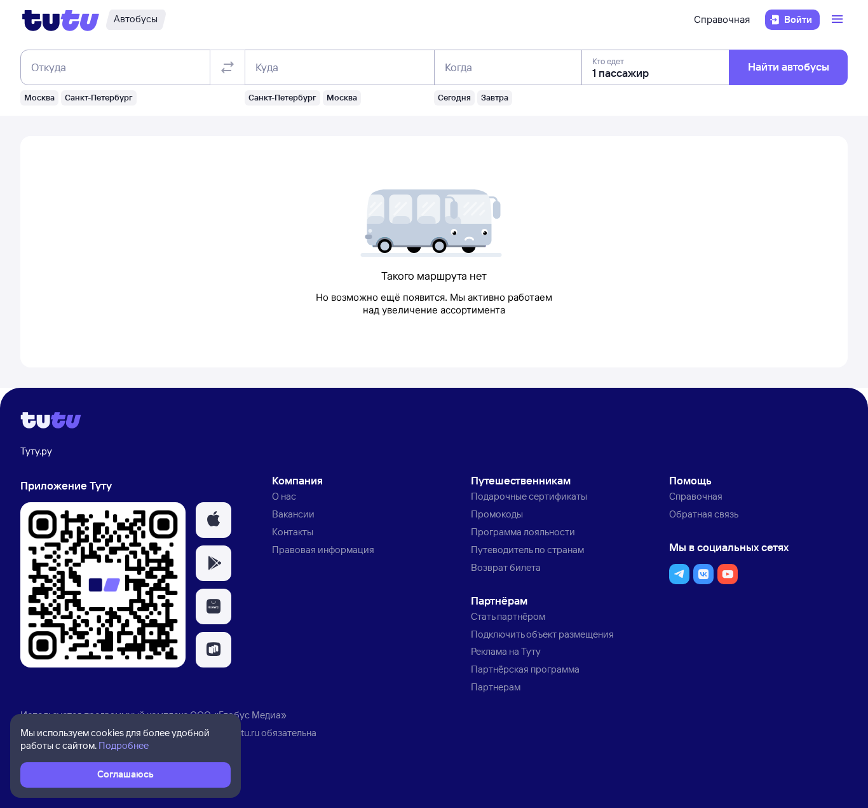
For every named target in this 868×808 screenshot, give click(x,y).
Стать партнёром (508, 616)
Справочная (722, 19)
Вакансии (293, 514)
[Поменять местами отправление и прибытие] (227, 67)
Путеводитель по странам (527, 550)
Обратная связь (703, 514)
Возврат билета (506, 567)
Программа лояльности (523, 532)
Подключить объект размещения (542, 634)
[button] (213, 520)
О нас (284, 496)
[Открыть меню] (839, 19)
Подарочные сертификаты (529, 496)
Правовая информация (323, 550)
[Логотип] (60, 19)
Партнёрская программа (525, 669)
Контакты (292, 532)
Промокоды (497, 514)
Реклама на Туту (506, 651)
